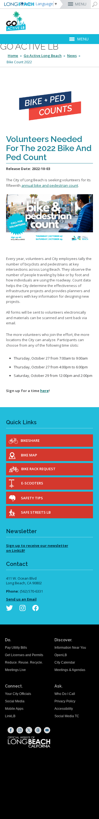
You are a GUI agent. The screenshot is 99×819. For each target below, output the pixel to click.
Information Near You (70, 648)
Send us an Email (21, 599)
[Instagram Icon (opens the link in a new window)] (23, 609)
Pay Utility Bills (16, 648)
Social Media (14, 701)
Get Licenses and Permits (24, 655)
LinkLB (10, 716)
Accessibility (63, 709)
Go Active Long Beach (43, 55)
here (44, 390)
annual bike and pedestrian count (49, 185)
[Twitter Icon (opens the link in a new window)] (9, 609)
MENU (80, 4)
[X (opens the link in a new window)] (29, 730)
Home (13, 55)
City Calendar (64, 662)
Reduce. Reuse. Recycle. (24, 662)
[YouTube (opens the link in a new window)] (47, 730)
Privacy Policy (64, 701)
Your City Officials (18, 694)
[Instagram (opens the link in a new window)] (19, 730)
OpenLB (60, 655)
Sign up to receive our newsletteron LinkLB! (37, 548)
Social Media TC (66, 716)
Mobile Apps (14, 709)
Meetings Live (15, 670)
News (72, 55)
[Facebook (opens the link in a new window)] (10, 730)
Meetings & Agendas (69, 670)
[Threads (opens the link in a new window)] (38, 730)
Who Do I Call (64, 694)
